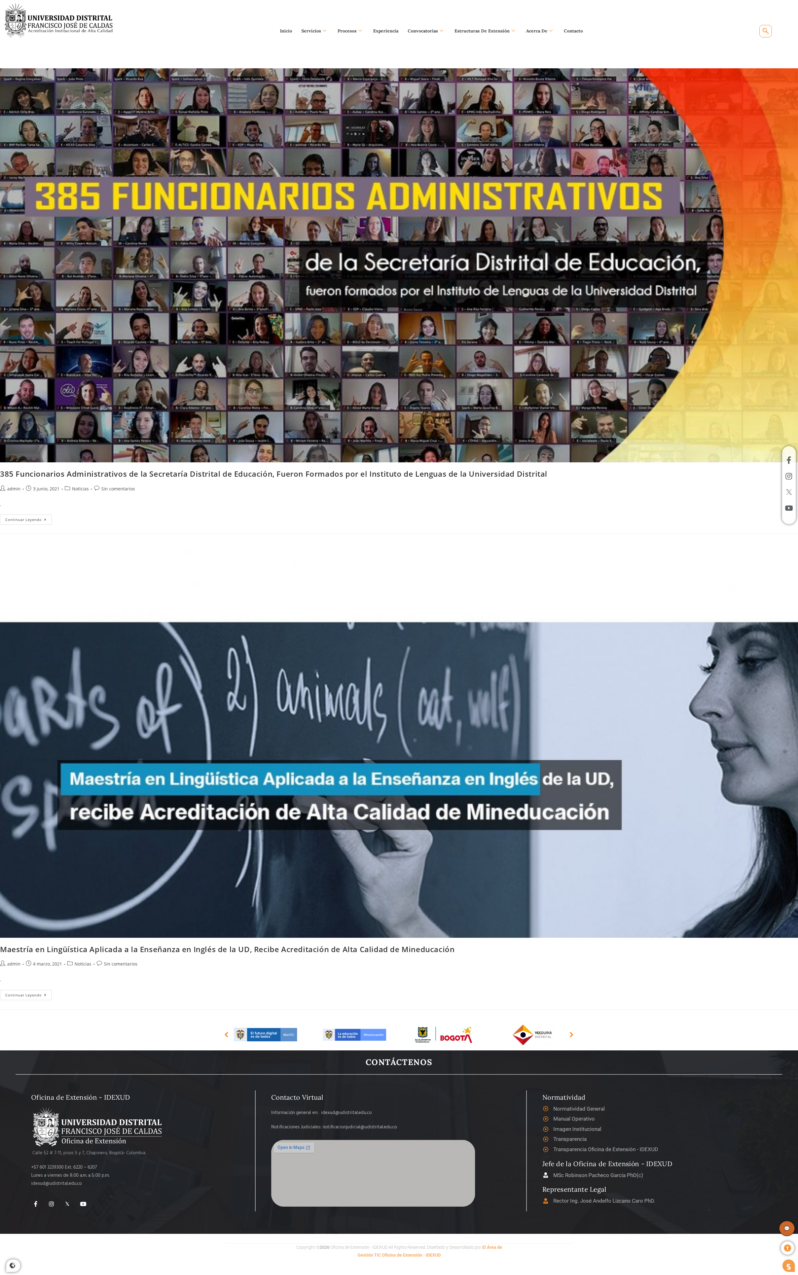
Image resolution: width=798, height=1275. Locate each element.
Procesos (347, 31)
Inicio (286, 31)
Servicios (311, 31)
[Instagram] (51, 1204)
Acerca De (536, 31)
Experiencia (385, 31)
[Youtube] (83, 1204)
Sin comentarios (118, 489)
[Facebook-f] (35, 1204)
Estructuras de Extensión (482, 31)
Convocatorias (423, 31)
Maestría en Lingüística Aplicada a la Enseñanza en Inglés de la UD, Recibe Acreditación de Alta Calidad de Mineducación (227, 949)
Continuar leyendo (28, 518)
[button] (787, 1248)
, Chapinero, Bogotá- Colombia (114, 1153)
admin (14, 489)
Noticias (80, 489)
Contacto (573, 31)
